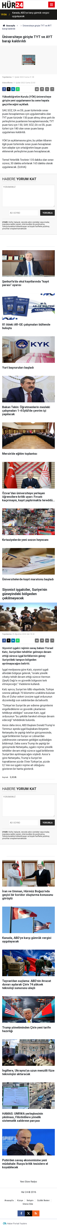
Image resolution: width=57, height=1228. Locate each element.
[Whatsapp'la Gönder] (18, 89)
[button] (42, 89)
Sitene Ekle (28, 1204)
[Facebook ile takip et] (21, 1213)
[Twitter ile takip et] (28, 1213)
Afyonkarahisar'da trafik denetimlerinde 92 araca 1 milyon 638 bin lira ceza (33, 14)
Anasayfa (10, 25)
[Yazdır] (37, 89)
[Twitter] (9, 89)
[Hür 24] (12, 4)
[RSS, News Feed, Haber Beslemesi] (35, 1213)
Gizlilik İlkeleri (43, 1200)
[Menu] (51, 5)
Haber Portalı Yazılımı (17, 1223)
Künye (20, 1200)
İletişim (30, 1200)
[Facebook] (4, 89)
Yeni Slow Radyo (28, 1181)
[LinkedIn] (13, 89)
